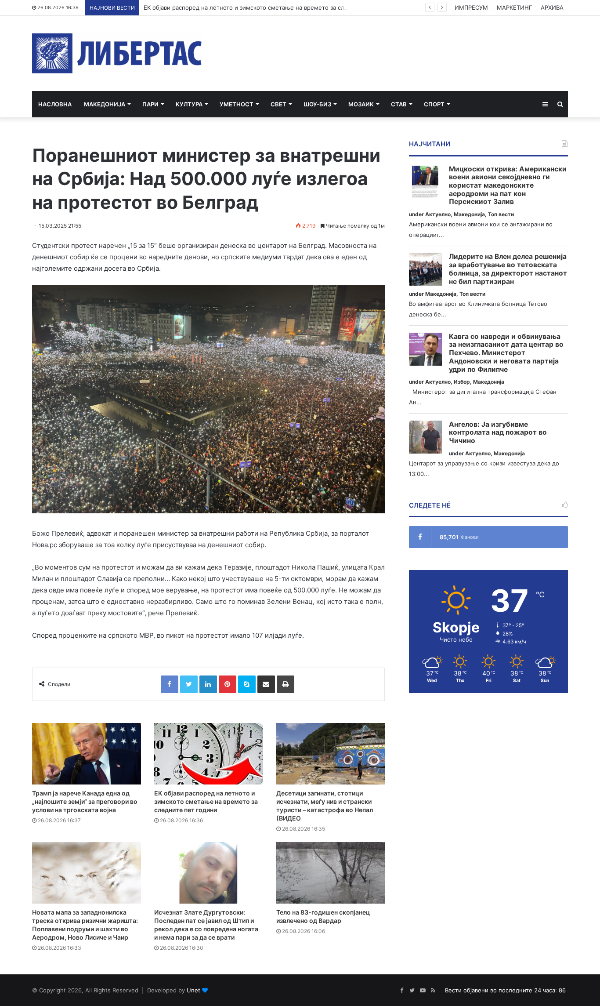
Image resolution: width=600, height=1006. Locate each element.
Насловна (55, 104)
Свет (278, 104)
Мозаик (361, 104)
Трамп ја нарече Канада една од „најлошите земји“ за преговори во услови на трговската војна (84, 801)
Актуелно (438, 214)
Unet (193, 990)
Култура (189, 104)
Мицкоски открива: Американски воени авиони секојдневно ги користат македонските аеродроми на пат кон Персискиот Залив (508, 185)
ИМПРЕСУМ (471, 7)
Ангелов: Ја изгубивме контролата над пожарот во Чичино (498, 433)
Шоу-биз (317, 104)
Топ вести (501, 214)
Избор (462, 381)
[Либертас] (117, 53)
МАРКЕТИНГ (514, 7)
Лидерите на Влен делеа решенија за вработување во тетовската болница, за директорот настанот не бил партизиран (508, 269)
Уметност (236, 104)
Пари (150, 104)
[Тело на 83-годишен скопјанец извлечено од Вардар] (330, 873)
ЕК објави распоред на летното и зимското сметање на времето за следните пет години (271, 7)
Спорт (434, 104)
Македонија (104, 104)
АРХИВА (552, 7)
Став (399, 104)
